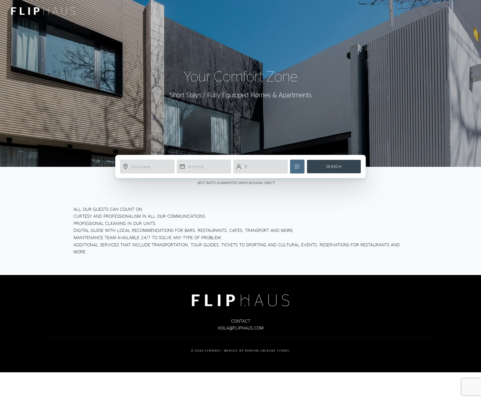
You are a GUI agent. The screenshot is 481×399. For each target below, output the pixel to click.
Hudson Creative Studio (267, 350)
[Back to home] (43, 11)
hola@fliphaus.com (241, 327)
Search (334, 166)
